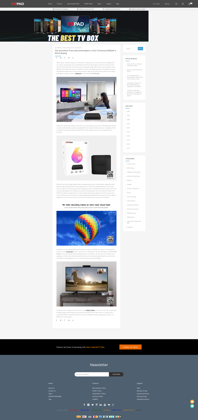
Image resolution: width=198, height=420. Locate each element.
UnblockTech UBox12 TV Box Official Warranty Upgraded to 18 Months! (134, 84)
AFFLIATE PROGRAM (54, 396)
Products (59, 4)
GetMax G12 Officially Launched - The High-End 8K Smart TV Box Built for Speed (134, 93)
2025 (128, 115)
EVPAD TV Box (88, 4)
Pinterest (96, 405)
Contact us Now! (130, 347)
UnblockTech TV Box (99, 394)
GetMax (129, 184)
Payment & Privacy (143, 394)
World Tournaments (133, 209)
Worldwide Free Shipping (61, 9)
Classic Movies (131, 201)
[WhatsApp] (192, 406)
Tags (49, 399)
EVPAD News (130, 168)
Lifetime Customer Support (138, 9)
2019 (128, 140)
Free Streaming (131, 197)
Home (50, 4)
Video (50, 394)
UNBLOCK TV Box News (133, 172)
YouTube (105, 405)
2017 (128, 148)
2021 (128, 132)
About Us (51, 388)
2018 (128, 144)
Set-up (129, 192)
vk (68, 57)
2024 (128, 119)
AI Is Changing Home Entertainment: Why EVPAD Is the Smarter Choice (135, 77)
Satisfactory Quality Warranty (112, 9)
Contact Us (52, 391)
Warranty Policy (142, 396)
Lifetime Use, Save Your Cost (86, 9)
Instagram (88, 405)
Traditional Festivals (133, 205)
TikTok (113, 405)
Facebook (84, 405)
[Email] (192, 402)
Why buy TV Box (142, 391)
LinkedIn (101, 405)
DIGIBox (129, 180)
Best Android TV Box (73, 4)
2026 (128, 111)
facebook (56, 57)
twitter (60, 57)
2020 (128, 136)
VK (109, 405)
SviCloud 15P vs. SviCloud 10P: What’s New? (134, 65)
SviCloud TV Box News (133, 176)
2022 (128, 128)
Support (108, 4)
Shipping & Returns (143, 399)
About (99, 4)
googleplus (64, 57)
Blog (117, 4)
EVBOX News (130, 217)
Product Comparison (133, 188)
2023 (128, 124)
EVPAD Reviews (131, 213)
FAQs (138, 388)
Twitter (92, 405)
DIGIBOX (95, 399)
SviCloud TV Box (97, 396)
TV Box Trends (131, 164)
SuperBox (130, 227)
